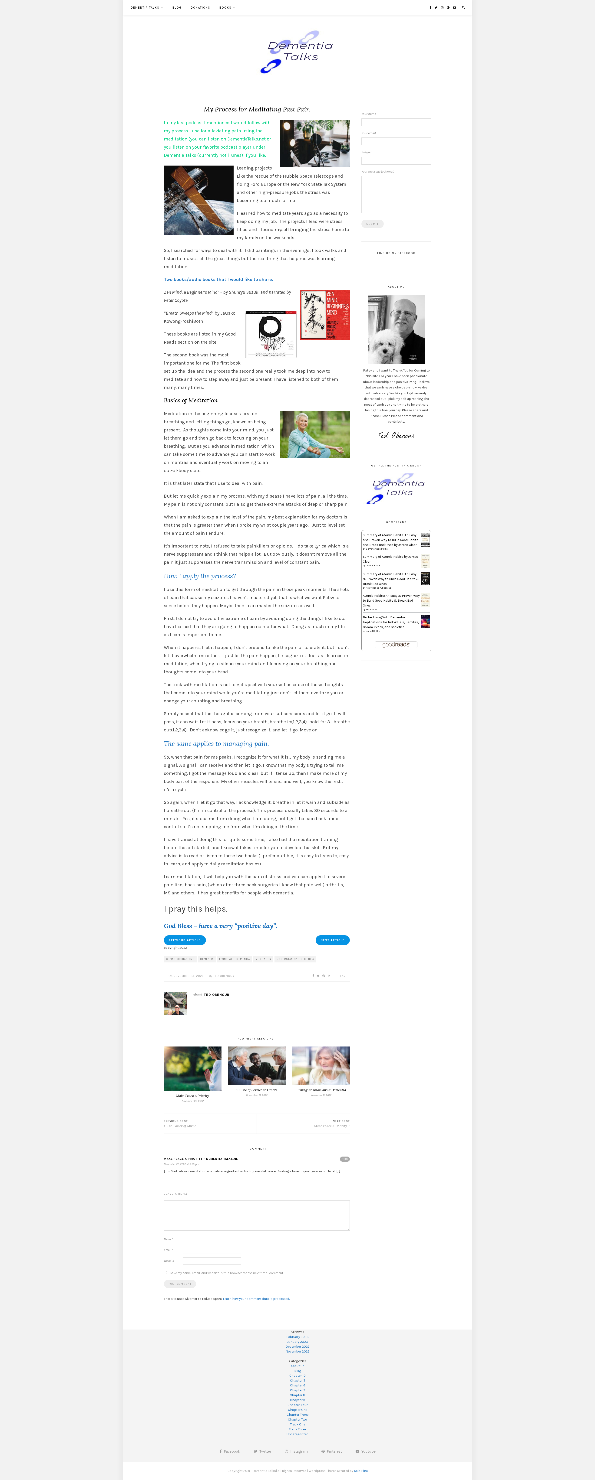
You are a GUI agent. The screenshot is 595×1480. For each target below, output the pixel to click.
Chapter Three (297, 1415)
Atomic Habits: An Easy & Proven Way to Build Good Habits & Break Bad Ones (391, 600)
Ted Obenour (223, 976)
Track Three (297, 1429)
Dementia (207, 959)
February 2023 (297, 1337)
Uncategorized (297, 1434)
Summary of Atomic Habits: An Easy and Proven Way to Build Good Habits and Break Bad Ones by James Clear (390, 540)
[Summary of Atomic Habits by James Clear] (425, 561)
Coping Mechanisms (180, 959)
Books (225, 7)
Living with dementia (234, 959)
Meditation (263, 959)
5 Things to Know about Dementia (321, 1090)
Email (168, 1250)
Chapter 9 (297, 1400)
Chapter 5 (297, 1380)
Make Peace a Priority (192, 1096)
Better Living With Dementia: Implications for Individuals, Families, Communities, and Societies (391, 622)
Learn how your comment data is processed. (256, 1299)
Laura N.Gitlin (373, 631)
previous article (185, 940)
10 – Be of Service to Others (256, 1090)
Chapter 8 (297, 1395)
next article (333, 940)
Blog (177, 7)
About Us (297, 1366)
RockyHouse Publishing (378, 588)
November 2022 (298, 1351)
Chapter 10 (297, 1376)
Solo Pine (361, 1471)
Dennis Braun (373, 565)
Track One (297, 1424)
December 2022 (298, 1347)
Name (168, 1239)
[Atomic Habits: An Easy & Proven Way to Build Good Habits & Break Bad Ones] (425, 600)
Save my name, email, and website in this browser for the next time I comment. (227, 1273)
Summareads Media (377, 549)
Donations (200, 7)
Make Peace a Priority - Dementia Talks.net (202, 1159)
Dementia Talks (145, 7)
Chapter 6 (297, 1385)
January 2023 (297, 1342)
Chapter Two (297, 1419)
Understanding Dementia (295, 959)
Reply (345, 1158)
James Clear (372, 609)
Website (169, 1260)
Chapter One (297, 1410)
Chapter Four (298, 1405)
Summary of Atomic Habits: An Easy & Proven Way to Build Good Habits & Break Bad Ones (391, 579)
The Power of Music (181, 1126)
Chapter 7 (297, 1390)
